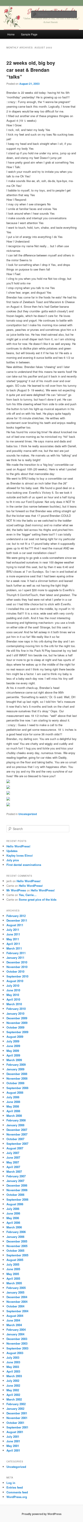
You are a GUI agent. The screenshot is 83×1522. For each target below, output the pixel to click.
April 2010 (13, 999)
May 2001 (12, 1446)
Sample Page (29, 34)
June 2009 (13, 1046)
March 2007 (14, 1171)
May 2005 (12, 1274)
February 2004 (16, 1329)
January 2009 (15, 1069)
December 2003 (16, 1339)
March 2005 (14, 1283)
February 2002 (16, 1404)
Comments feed (17, 1492)
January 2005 (15, 1292)
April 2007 (13, 1167)
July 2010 (12, 985)
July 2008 (12, 1097)
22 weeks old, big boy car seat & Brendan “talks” (30, 69)
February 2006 (16, 1232)
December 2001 (16, 1413)
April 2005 (13, 1278)
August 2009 (14, 1036)
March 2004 (14, 1325)
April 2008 (13, 1111)
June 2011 (13, 934)
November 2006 (16, 1190)
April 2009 (13, 1055)
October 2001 (15, 1423)
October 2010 (15, 971)
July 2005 (12, 1264)
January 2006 (15, 1237)
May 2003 (12, 1367)
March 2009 (14, 1060)
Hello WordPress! (18, 846)
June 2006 (13, 1213)
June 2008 (13, 1102)
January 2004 (15, 1334)
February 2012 (16, 916)
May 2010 (12, 995)
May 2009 (12, 1051)
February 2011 (16, 953)
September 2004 (17, 1311)
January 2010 (15, 1013)
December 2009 (16, 1018)
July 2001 (12, 1436)
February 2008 (16, 1120)
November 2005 (16, 1246)
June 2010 (13, 990)
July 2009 (12, 1041)
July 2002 (12, 1380)
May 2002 (12, 1390)
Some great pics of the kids (37, 899)
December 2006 (16, 1185)
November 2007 (16, 1134)
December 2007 (16, 1130)
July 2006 (12, 1209)
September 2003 (17, 1348)
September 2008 (17, 1088)
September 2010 (17, 976)
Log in (10, 1483)
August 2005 (14, 1260)
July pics (12, 860)
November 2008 (16, 1078)
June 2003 (13, 1362)
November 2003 (16, 1343)
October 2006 (15, 1195)
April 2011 (13, 944)
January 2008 (15, 1125)
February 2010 (16, 1009)
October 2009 (15, 1027)
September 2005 (17, 1255)
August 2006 (14, 1204)
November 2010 (16, 967)
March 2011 (14, 948)
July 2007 (12, 1153)
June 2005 (13, 1269)
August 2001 (14, 1432)
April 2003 (13, 1371)
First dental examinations (23, 865)
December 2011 (16, 920)
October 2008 (15, 1083)
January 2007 (15, 1181)
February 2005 (16, 1288)
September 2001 (17, 1427)
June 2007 (13, 1157)
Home (11, 34)
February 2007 (16, 1176)
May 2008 (12, 1106)
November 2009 (16, 1023)
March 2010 (14, 1004)
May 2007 (12, 1162)
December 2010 (16, 962)
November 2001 (16, 1418)
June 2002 (13, 1385)
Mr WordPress (16, 890)
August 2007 (14, 1148)
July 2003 (12, 1357)
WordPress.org (16, 1497)
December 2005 (16, 1241)
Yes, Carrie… (28, 895)
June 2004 (13, 1320)
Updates (11, 851)
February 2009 (16, 1064)
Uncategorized (27, 814)
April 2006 (13, 1222)
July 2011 (12, 930)
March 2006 (14, 1227)
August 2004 (14, 1316)
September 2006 (17, 1199)
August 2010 (14, 981)
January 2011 (15, 957)
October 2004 (15, 1306)
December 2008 (16, 1074)
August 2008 (14, 1092)
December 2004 (16, 1297)
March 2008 (14, 1115)
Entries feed (14, 1487)
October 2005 (15, 1250)
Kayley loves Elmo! (19, 855)
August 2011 (14, 925)
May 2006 (12, 1218)
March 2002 (14, 1399)
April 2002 (13, 1395)
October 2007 (15, 1139)
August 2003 (14, 1353)
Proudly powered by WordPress (42, 1514)
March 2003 (14, 1376)
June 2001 (13, 1441)
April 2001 (13, 1450)
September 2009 (17, 1032)
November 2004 (16, 1301)
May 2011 (12, 939)
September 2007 (17, 1143)
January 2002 (15, 1408)
